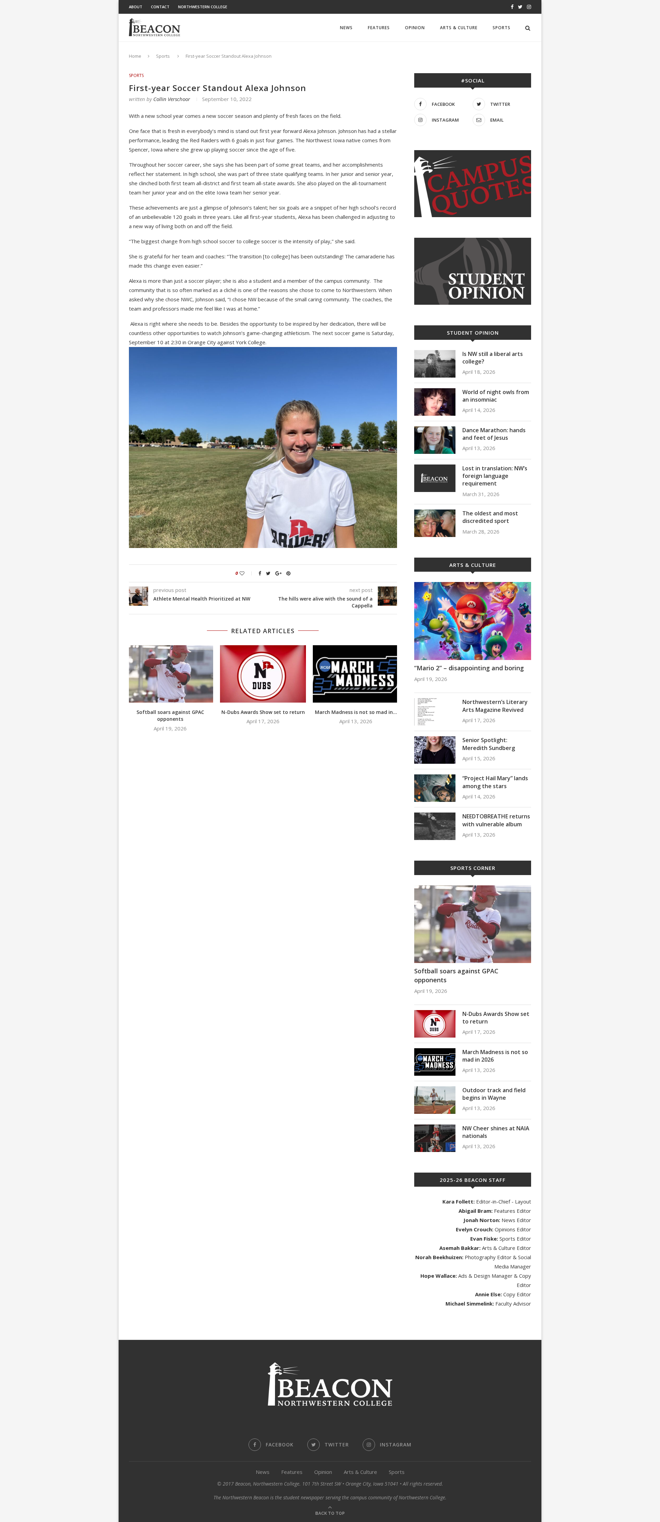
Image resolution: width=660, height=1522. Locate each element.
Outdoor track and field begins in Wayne (494, 1093)
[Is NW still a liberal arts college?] (434, 364)
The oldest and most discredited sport (490, 517)
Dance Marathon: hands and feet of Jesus (494, 433)
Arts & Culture (458, 28)
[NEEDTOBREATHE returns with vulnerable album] (434, 826)
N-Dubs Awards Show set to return (263, 712)
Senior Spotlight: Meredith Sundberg (488, 743)
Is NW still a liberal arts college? (492, 357)
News (346, 28)
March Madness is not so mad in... (356, 712)
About (135, 6)
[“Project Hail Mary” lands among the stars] (434, 788)
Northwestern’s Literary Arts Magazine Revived (495, 705)
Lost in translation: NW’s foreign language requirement (494, 476)
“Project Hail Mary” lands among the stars (495, 782)
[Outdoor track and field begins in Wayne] (434, 1100)
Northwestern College (202, 6)
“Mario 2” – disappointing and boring (469, 668)
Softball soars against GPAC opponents (170, 716)
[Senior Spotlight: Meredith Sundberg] (434, 750)
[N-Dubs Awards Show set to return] (263, 674)
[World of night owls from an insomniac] (434, 402)
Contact (160, 6)
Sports (501, 28)
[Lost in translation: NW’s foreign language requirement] (434, 478)
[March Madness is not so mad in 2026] (356, 674)
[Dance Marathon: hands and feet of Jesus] (434, 440)
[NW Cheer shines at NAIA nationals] (434, 1138)
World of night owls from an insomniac (495, 395)
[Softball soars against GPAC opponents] (170, 674)
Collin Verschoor (171, 99)
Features (379, 28)
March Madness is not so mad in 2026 (495, 1055)
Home (135, 56)
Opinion (415, 28)
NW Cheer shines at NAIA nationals (495, 1132)
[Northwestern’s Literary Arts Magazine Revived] (434, 712)
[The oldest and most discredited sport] (434, 523)
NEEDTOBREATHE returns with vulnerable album (496, 820)
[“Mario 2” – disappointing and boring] (472, 621)
